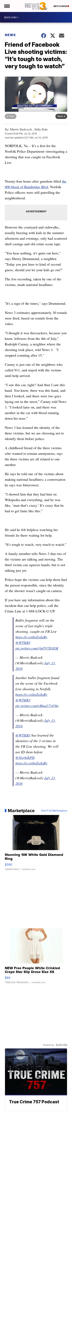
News (10, 35)
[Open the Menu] (6, 6)
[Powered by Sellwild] (61, 1044)
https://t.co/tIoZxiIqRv (31, 637)
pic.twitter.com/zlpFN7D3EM (36, 648)
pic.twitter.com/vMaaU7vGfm (36, 705)
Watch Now (60, 6)
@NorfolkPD (24, 757)
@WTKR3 (22, 642)
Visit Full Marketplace (54, 810)
